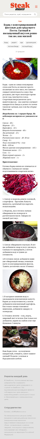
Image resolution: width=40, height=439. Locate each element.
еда (21, 42)
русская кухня (31, 42)
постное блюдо (13, 46)
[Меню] (36, 6)
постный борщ (27, 46)
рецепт (14, 42)
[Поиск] (35, 14)
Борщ (6, 42)
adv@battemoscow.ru (18, 411)
